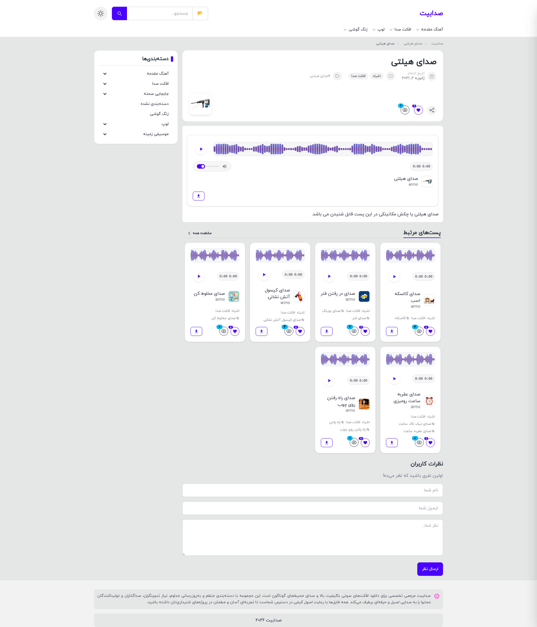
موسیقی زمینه (156, 134)
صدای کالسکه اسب (407, 297)
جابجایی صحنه (156, 93)
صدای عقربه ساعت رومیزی (407, 397)
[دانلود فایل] (198, 196)
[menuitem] (429, 29)
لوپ (165, 124)
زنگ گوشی (159, 114)
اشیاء (377, 76)
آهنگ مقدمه (158, 73)
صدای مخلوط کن (209, 294)
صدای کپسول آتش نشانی (277, 293)
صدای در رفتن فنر (338, 294)
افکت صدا (358, 76)
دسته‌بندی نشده (155, 104)
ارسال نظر (430, 569)
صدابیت (431, 13)
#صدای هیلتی (320, 76)
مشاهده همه (202, 233)
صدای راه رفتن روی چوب (341, 401)
